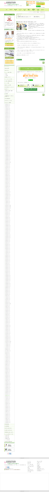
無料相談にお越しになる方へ (40, 468)
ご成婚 (38, 462)
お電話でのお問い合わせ (31, 470)
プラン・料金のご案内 (30, 464)
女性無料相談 (38, 467)
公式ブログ (38, 464)
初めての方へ (29, 463)
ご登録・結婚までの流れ (31, 466)
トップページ (29, 461)
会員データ (38, 463)
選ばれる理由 (29, 462)
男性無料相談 (38, 466)
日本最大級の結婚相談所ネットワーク (8, 468)
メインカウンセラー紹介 (31, 465)
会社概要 (38, 465)
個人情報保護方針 (39, 470)
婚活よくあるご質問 (39, 461)
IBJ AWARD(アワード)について (41, 469)
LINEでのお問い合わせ (30, 469)
